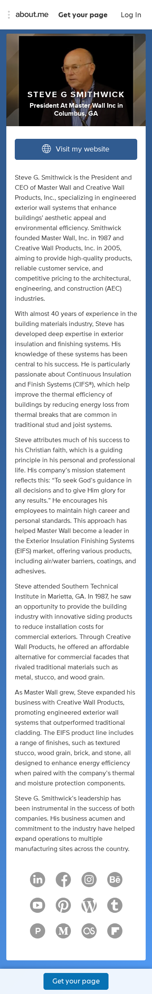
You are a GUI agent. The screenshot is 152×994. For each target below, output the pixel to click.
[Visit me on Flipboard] (114, 934)
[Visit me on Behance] (114, 883)
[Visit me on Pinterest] (63, 909)
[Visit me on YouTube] (37, 909)
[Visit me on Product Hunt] (37, 934)
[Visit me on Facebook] (63, 883)
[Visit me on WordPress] (89, 909)
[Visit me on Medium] (63, 934)
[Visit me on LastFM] (89, 934)
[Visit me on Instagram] (89, 883)
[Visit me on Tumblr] (114, 909)
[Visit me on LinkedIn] (37, 883)
